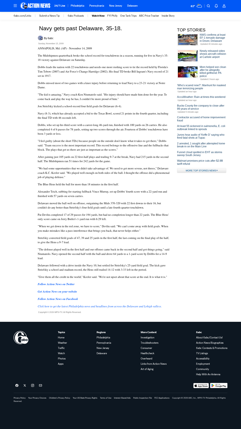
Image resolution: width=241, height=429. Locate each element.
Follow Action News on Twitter (56, 284)
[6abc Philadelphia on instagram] (32, 385)
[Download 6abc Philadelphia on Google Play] (218, 385)
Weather (62, 343)
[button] (15, 5)
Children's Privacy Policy (59, 398)
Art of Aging (147, 369)
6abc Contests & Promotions (211, 348)
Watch (61, 353)
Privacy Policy (20, 398)
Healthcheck (147, 353)
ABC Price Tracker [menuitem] (149, 15)
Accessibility (203, 358)
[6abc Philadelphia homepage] (35, 6)
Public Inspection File (142, 398)
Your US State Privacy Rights (85, 398)
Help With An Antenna (208, 374)
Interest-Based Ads (122, 398)
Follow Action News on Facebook (58, 299)
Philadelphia (77, 5)
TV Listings (202, 353)
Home (61, 337)
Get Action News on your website (57, 291)
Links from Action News (154, 364)
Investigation (147, 337)
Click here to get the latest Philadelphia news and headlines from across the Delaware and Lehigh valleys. (100, 306)
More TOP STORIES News (201, 170)
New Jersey (115, 5)
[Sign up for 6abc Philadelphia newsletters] (40, 385)
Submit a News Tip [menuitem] (49, 15)
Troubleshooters (149, 343)
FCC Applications (162, 398)
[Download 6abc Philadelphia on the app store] (201, 385)
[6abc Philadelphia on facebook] (17, 385)
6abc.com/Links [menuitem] (22, 15)
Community (202, 369)
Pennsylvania (96, 5)
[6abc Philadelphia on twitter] (24, 385)
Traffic (61, 348)
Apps (60, 364)
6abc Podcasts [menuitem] (76, 15)
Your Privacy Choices (37, 398)
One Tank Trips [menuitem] (128, 15)
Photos (62, 358)
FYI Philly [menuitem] (112, 15)
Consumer (146, 348)
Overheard (146, 358)
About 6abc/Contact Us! (209, 337)
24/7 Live (59, 5)
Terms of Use (105, 398)
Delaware (132, 5)
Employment (203, 364)
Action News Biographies (209, 343)
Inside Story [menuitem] (168, 15)
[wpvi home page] (21, 337)
